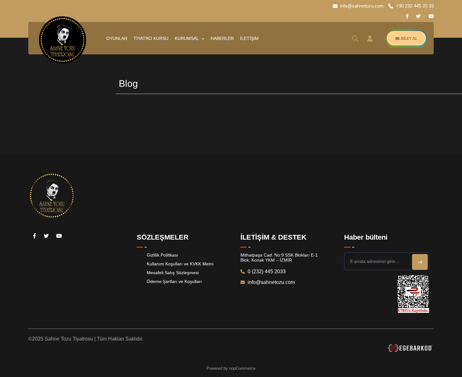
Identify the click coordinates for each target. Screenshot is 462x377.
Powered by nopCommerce (231, 368)
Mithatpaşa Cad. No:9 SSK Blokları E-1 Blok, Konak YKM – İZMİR (279, 257)
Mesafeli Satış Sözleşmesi (173, 272)
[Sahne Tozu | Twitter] (418, 16)
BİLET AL (408, 38)
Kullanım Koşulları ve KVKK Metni (180, 263)
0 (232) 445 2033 (266, 271)
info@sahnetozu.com (362, 5)
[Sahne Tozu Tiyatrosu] (62, 40)
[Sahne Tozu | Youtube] (431, 16)
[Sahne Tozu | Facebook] (407, 16)
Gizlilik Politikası (162, 255)
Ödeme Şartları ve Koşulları (174, 281)
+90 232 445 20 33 (415, 5)
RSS (455, 83)
